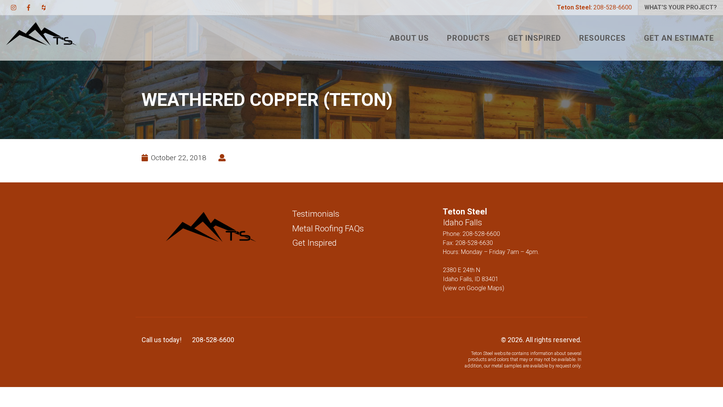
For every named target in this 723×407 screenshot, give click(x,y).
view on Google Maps (473, 288)
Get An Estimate (679, 38)
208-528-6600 (594, 7)
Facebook (28, 7)
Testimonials (315, 214)
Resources (602, 38)
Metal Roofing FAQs (328, 228)
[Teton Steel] (41, 38)
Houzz (43, 7)
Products (468, 38)
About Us (409, 38)
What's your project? (680, 7)
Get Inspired (534, 38)
